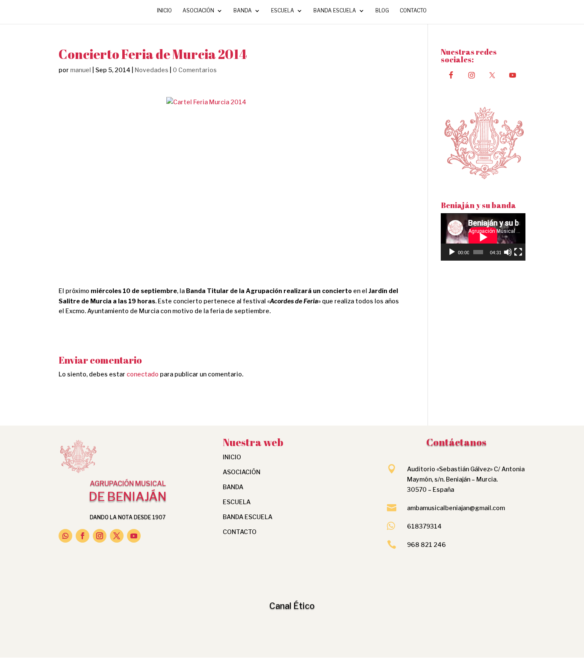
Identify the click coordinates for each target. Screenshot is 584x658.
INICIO (164, 11)
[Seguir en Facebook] (82, 536)
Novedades (151, 69)
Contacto (413, 11)
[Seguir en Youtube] (134, 536)
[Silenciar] (508, 252)
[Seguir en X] (117, 536)
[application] (483, 237)
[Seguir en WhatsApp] (65, 536)
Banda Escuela (334, 11)
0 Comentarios (195, 69)
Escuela (282, 11)
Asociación (198, 11)
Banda (242, 11)
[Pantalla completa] (518, 252)
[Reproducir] (452, 252)
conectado (143, 374)
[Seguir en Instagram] (99, 536)
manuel (80, 69)
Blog (382, 11)
